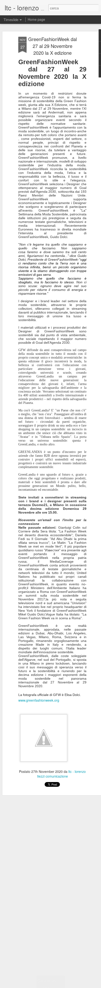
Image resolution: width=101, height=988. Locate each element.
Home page (36, 19)
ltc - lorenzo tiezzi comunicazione (61, 774)
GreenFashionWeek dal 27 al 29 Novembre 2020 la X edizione (52, 46)
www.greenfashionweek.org (38, 700)
